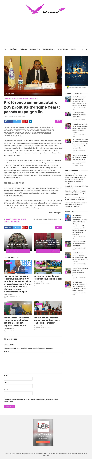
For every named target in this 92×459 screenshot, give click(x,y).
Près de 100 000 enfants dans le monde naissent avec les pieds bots (80, 157)
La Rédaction (9, 294)
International (48, 49)
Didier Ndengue (9, 328)
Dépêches (13, 49)
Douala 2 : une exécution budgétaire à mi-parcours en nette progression (47, 320)
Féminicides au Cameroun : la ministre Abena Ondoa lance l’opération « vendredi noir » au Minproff (76, 204)
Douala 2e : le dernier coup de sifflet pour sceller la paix (48, 277)
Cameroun (39, 219)
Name (6, 375)
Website (6, 390)
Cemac (45, 219)
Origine (60, 219)
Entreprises (62, 49)
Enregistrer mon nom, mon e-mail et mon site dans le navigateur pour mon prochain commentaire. (31, 400)
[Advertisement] (46, 33)
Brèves (23, 49)
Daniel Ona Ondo (53, 219)
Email (6, 382)
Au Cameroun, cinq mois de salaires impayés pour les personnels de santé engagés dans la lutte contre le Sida (80, 144)
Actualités (34, 49)
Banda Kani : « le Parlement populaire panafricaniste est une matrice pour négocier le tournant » (17, 322)
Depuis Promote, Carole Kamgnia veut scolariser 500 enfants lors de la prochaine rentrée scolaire (80, 128)
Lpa (6, 116)
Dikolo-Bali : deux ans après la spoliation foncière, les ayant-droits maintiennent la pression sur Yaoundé (80, 101)
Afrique (19, 98)
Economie (25, 98)
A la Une (6, 98)
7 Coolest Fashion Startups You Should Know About (79, 115)
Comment (7, 351)
